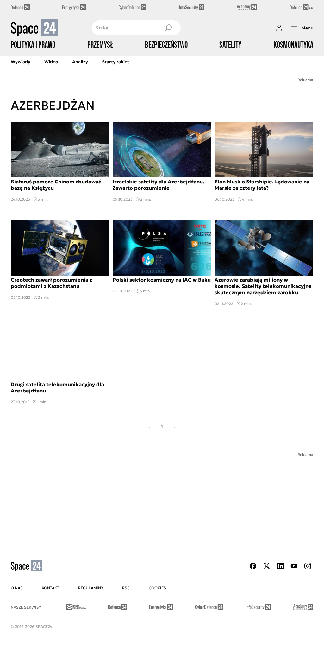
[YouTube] (294, 566)
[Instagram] (307, 566)
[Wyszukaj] (168, 27)
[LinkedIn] (280, 566)
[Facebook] (253, 566)
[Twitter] (266, 566)
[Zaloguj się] (279, 28)
